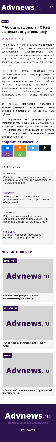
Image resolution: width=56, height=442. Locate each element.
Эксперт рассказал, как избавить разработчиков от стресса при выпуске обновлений (26, 199)
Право (5, 21)
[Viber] (7, 154)
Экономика (9, 173)
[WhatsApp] (20, 154)
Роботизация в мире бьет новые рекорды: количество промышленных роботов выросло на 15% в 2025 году (25, 219)
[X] (45, 148)
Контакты (28, 430)
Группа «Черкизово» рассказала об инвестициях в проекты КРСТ (22, 236)
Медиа (7, 355)
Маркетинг (10, 261)
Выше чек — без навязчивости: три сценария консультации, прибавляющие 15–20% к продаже (27, 180)
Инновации (10, 308)
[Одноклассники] (20, 148)
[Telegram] (33, 148)
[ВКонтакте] (7, 148)
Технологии (9, 193)
